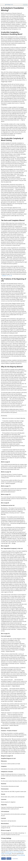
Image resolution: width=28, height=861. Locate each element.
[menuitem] (2, 1)
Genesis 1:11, (5, 275)
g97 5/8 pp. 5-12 (9, 4)
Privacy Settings (21, 855)
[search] (26, 2)
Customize (15, 858)
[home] (2, 1)
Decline (9, 858)
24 (11, 275)
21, (9, 275)
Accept (3, 858)
